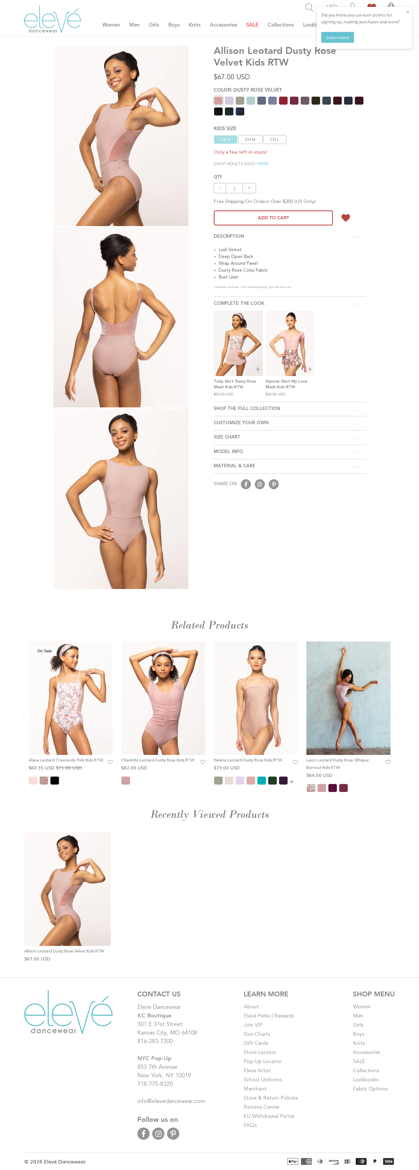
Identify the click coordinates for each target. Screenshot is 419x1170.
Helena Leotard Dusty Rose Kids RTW (248, 760)
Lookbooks (366, 1079)
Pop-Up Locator (262, 1061)
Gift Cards (256, 1043)
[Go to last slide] (24, 718)
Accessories (366, 1052)
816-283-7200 (155, 1042)
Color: (248, 89)
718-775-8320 (155, 1084)
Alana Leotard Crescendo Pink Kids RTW (66, 760)
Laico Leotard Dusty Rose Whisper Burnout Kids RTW (337, 764)
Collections (366, 1070)
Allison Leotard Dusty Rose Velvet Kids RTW (64, 951)
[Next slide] (394, 718)
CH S (225, 139)
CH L (274, 139)
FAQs (250, 1125)
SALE (359, 1061)
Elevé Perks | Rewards (269, 1016)
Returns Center (262, 1107)
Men (358, 1016)
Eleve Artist (257, 1070)
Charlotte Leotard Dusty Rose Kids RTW (157, 760)
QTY (218, 176)
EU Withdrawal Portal (269, 1116)
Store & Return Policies (271, 1098)
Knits (359, 1043)
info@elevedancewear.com (171, 1101)
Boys (358, 1034)
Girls (358, 1025)
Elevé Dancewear (65, 1161)
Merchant (255, 1089)
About (251, 1006)
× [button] (407, 11)
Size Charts (257, 1034)
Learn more (337, 37)
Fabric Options (370, 1089)
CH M (250, 139)
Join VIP (253, 1025)
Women (362, 1006)
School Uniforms (263, 1079)
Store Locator (260, 1052)
